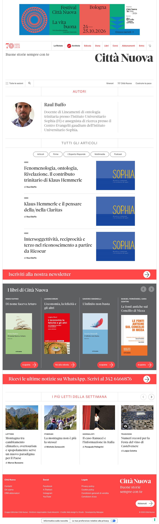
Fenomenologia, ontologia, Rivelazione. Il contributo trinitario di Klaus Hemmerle (53, 174)
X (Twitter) (47, 489)
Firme (55, 154)
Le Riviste (58, 45)
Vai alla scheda (62, 365)
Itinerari (110, 83)
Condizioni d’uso (89, 496)
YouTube (47, 496)
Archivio (76, 45)
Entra (141, 45)
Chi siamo (9, 489)
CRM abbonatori (12, 493)
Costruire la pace (143, 83)
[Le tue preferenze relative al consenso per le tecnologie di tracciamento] (154, 519)
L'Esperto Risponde (76, 154)
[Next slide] (151, 289)
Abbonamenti (128, 45)
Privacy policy (87, 486)
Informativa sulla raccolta (56, 521)
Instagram (47, 493)
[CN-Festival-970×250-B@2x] (79, 19)
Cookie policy (87, 489)
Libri (106, 45)
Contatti (8, 486)
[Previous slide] (143, 289)
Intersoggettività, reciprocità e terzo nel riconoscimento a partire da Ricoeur (58, 245)
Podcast (118, 154)
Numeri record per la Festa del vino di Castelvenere (135, 442)
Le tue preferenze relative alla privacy (90, 521)
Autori (79, 91)
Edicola (87, 45)
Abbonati (142, 503)
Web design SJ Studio (75, 512)
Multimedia (100, 154)
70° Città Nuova (125, 83)
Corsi (115, 45)
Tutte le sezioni (16, 83)
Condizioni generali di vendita (95, 493)
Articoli (40, 154)
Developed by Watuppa (94, 512)
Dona (97, 45)
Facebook (47, 486)
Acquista (26, 365)
